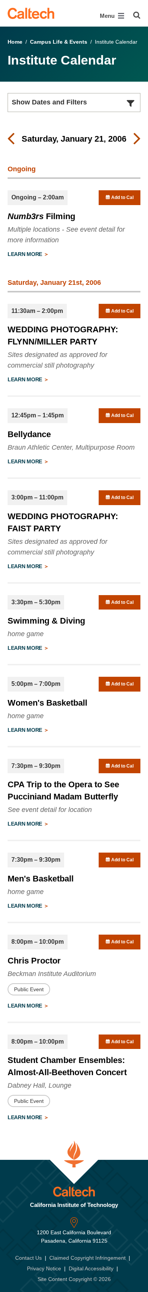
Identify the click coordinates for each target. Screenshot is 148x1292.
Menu (108, 16)
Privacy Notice (44, 1268)
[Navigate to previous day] (11, 139)
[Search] (136, 15)
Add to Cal (122, 197)
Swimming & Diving (46, 620)
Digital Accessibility (91, 1268)
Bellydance (29, 434)
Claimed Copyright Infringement (87, 1258)
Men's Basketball (41, 878)
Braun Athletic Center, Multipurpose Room (71, 447)
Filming (41, 216)
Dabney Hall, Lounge (39, 1085)
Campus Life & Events (58, 42)
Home (15, 42)
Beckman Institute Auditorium (52, 974)
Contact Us (28, 1258)
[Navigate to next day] (137, 139)
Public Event (29, 989)
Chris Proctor (34, 960)
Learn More (26, 254)
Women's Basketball (47, 703)
